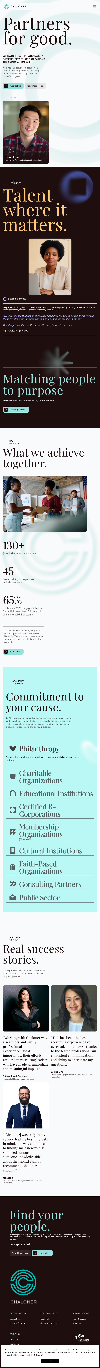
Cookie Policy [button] (79, 1352)
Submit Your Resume (49, 1323)
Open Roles (45, 1319)
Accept (50, 1361)
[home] (15, 6)
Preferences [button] (38, 1355)
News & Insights (79, 1319)
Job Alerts (77, 1323)
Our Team (14, 1340)
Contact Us (14, 1344)
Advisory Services (17, 1323)
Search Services (17, 1319)
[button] (94, 6)
